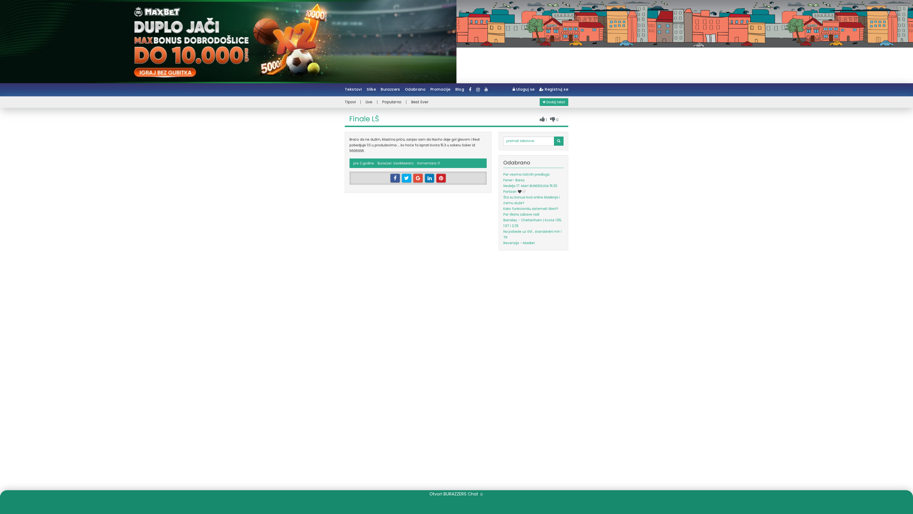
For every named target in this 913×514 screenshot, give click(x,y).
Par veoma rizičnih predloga (526, 174)
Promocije (440, 89)
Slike (371, 89)
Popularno (391, 102)
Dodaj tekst (555, 102)
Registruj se (556, 89)
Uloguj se (524, 89)
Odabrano (415, 89)
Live (368, 102)
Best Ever (420, 102)
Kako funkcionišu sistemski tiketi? (530, 208)
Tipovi (350, 102)
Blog (459, 89)
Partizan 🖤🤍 (514, 191)
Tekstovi (353, 89)
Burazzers (390, 89)
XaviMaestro (403, 163)
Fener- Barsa (513, 180)
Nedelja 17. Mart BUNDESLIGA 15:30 (530, 185)
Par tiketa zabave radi (521, 214)
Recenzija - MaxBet (519, 243)
